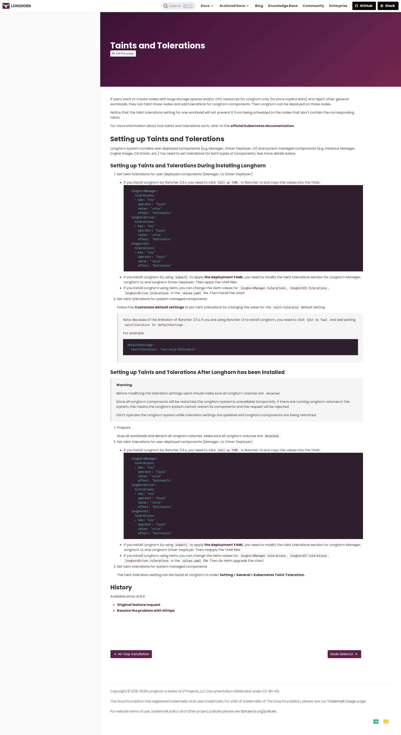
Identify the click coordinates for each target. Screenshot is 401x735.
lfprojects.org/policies (258, 711)
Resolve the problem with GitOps (146, 610)
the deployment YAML (223, 277)
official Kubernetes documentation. (263, 125)
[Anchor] (228, 139)
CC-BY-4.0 (270, 691)
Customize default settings (159, 307)
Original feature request (138, 604)
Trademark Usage (341, 701)
